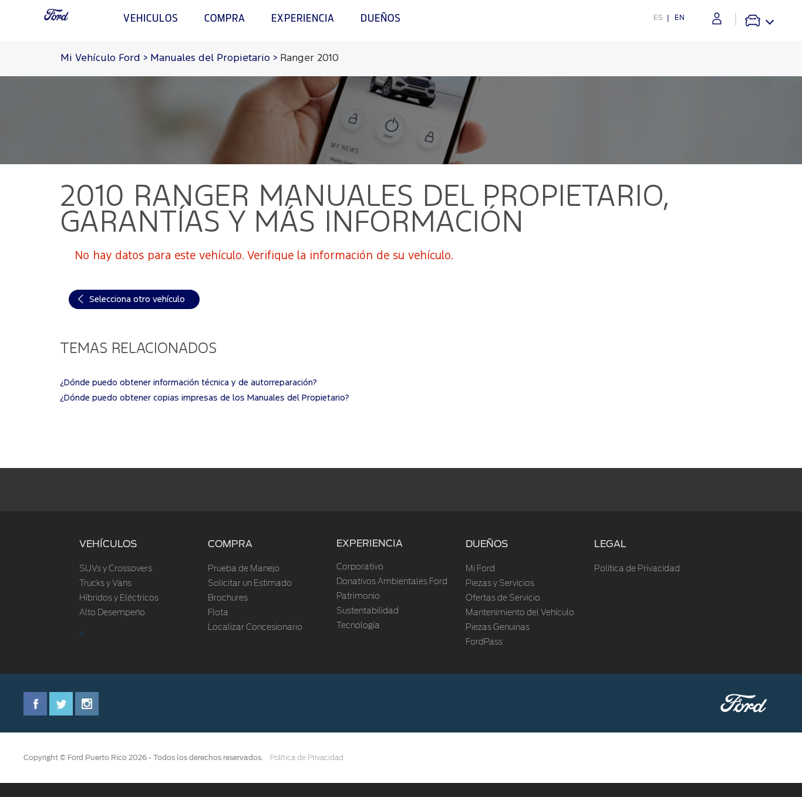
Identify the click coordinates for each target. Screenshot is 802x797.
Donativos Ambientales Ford (391, 582)
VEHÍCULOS (108, 544)
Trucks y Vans (105, 583)
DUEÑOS (487, 544)
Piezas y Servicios (500, 583)
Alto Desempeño (112, 613)
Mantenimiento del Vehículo (520, 613)
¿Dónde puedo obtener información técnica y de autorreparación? (188, 382)
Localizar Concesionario (255, 627)
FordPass (484, 642)
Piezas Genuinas (498, 627)
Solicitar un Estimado (250, 583)
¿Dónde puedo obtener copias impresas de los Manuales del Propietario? (204, 398)
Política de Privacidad (637, 569)
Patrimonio (358, 596)
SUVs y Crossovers (115, 569)
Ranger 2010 (309, 58)
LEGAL (610, 544)
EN (680, 17)
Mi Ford (480, 569)
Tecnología (358, 626)
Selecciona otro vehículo (137, 299)
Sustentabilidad (367, 611)
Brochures (228, 598)
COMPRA (230, 544)
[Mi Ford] (716, 18)
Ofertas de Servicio (503, 598)
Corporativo (359, 567)
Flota (218, 613)
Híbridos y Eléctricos (119, 598)
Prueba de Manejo (243, 569)
